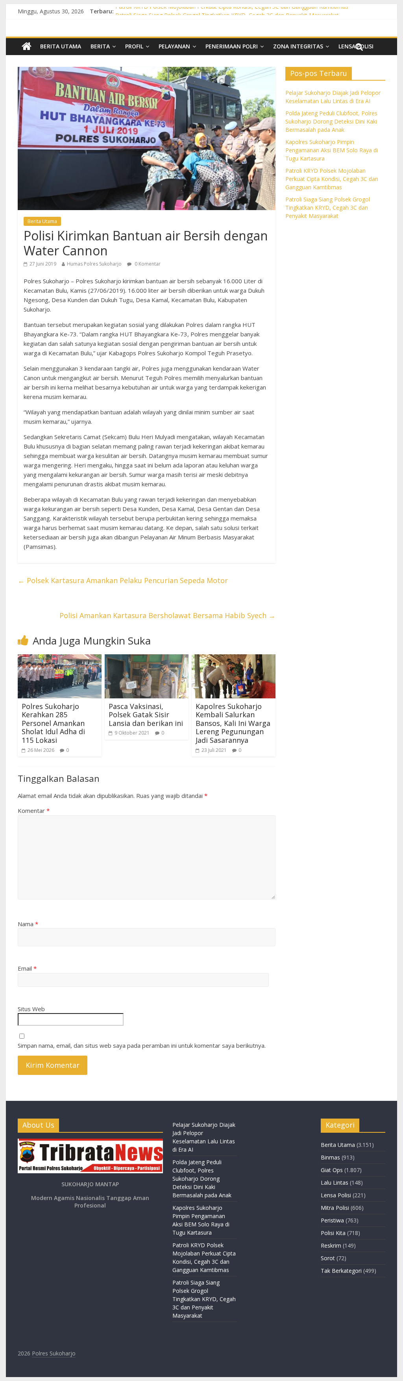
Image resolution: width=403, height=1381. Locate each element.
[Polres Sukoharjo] (26, 46)
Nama (28, 924)
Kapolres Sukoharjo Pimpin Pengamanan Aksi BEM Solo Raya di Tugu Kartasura (331, 150)
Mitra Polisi (335, 1207)
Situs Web (31, 1009)
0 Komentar (147, 263)
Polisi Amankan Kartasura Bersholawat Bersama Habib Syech (167, 615)
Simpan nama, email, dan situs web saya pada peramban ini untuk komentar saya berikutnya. (142, 1045)
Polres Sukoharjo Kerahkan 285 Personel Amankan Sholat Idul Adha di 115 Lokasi (53, 723)
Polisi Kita (333, 1233)
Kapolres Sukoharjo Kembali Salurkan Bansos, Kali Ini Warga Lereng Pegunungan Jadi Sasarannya (233, 723)
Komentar (34, 810)
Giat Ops (332, 1170)
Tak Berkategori (341, 1270)
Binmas (330, 1157)
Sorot (328, 1258)
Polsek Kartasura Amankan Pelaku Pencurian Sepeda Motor (123, 580)
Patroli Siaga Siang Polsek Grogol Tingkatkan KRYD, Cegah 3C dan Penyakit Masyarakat (327, 208)
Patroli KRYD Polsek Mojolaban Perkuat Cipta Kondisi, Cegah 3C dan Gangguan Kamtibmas (231, 11)
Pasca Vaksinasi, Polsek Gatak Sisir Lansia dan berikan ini (146, 715)
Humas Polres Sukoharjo (94, 263)
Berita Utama (60, 46)
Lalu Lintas (334, 1182)
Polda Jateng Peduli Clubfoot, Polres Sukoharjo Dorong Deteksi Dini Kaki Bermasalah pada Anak (331, 121)
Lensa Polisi (336, 1195)
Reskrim (331, 1245)
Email (27, 968)
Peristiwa (332, 1220)
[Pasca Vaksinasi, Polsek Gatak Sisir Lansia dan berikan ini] (147, 659)
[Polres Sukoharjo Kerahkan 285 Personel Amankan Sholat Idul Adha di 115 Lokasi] (60, 659)
